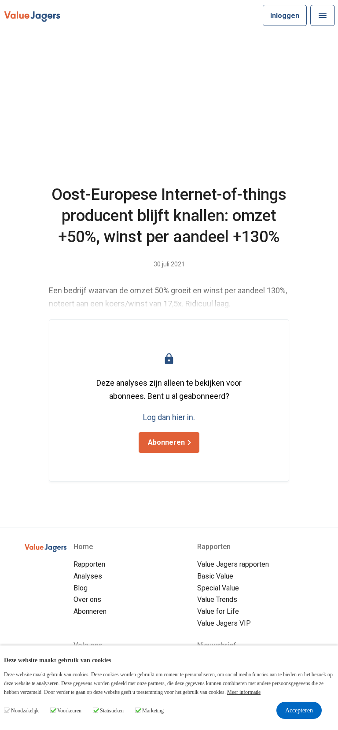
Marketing (153, 711)
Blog (80, 588)
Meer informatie (244, 692)
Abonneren (90, 611)
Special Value (218, 588)
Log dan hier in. (169, 417)
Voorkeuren (69, 711)
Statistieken (112, 711)
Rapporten (89, 564)
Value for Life (218, 611)
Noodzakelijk (25, 711)
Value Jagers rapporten (233, 564)
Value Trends (217, 599)
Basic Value (215, 576)
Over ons (87, 599)
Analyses (87, 576)
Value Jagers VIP (224, 623)
